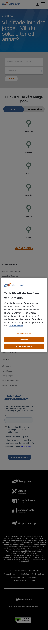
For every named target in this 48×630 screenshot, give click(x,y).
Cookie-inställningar (24, 333)
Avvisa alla (24, 339)
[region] (24, 315)
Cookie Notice (16, 326)
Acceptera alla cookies (24, 346)
